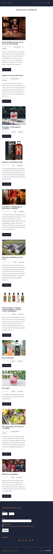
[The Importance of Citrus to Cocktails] (14, 410)
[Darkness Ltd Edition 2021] (14, 142)
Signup (5, 530)
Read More (6, 69)
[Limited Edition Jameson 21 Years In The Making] (14, 17)
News (13, 165)
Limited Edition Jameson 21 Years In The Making (12, 43)
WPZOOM (48, 550)
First (3, 515)
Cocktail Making (15, 431)
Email (4, 518)
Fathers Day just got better (13, 75)
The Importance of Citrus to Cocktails (13, 427)
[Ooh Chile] (14, 371)
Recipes (14, 131)
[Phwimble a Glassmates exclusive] (14, 107)
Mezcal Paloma (8, 358)
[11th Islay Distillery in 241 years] (14, 240)
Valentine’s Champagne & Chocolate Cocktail (12, 207)
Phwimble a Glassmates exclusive (11, 127)
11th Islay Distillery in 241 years (12, 258)
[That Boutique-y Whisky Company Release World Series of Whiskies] (14, 291)
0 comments (20, 131)
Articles (14, 314)
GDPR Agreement (7, 524)
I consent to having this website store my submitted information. (19, 526)
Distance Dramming (10, 474)
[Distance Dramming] (14, 460)
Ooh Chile (6, 388)
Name (4, 511)
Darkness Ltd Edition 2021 (12, 162)
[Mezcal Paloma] (14, 341)
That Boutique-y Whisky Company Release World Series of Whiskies (11, 309)
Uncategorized (17, 46)
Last (9, 515)
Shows (13, 477)
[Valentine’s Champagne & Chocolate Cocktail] (14, 190)
